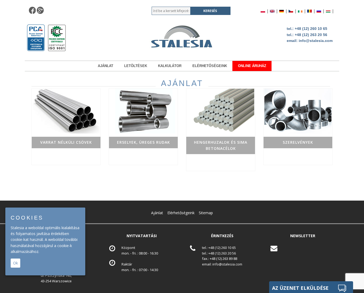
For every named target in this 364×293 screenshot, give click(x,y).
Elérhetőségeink (209, 66)
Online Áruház (252, 66)
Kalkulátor (169, 66)
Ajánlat (105, 66)
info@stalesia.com (316, 40)
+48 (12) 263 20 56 (311, 35)
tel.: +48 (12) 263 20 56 (219, 253)
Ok (15, 262)
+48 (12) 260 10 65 (311, 28)
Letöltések (135, 66)
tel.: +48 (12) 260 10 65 (219, 247)
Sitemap (206, 212)
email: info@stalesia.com (222, 264)
